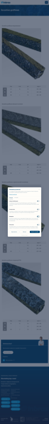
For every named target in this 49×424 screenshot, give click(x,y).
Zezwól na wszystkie (34, 231)
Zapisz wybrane (14, 231)
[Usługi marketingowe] (38, 201)
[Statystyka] (38, 225)
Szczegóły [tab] (16, 197)
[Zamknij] (39, 189)
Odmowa (24, 231)
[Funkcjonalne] (38, 209)
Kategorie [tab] (11, 197)
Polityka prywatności (13, 194)
